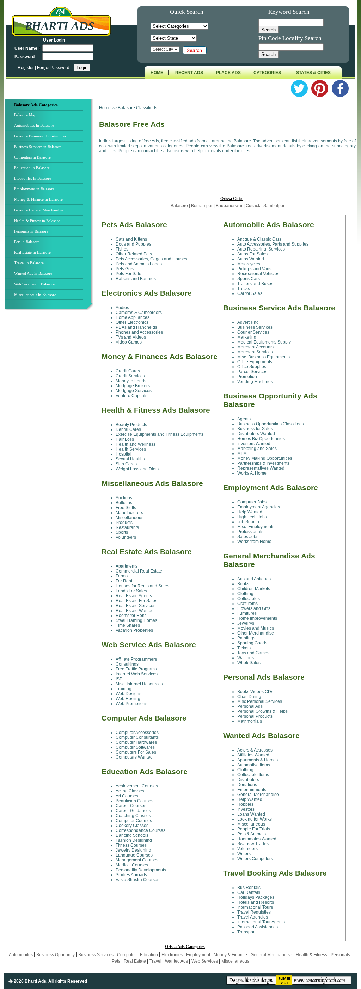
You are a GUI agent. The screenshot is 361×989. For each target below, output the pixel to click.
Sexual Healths (130, 459)
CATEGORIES (267, 72)
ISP (119, 678)
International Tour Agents (261, 922)
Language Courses (134, 855)
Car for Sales (249, 293)
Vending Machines (255, 381)
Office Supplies (251, 366)
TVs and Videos (131, 337)
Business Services (255, 327)
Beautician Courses (134, 800)
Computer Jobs (252, 502)
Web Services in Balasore (34, 284)
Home (105, 107)
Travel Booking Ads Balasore (275, 873)
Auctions (124, 497)
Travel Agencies (252, 917)
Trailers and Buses (255, 283)
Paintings (246, 638)
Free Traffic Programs (136, 669)
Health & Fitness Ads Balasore (156, 410)
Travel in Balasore (29, 263)
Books (243, 583)
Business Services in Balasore (37, 146)
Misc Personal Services (259, 701)
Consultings (127, 664)
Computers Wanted (134, 757)
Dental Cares (128, 429)
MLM (242, 453)
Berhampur (202, 205)
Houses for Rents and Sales (142, 585)
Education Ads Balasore (145, 771)
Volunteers (126, 537)
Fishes (122, 249)
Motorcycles (248, 263)
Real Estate (135, 961)
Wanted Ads (177, 961)
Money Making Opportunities (264, 458)
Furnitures (247, 613)
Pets (116, 961)
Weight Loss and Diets (137, 468)
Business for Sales (255, 428)
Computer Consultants (137, 737)
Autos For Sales (252, 254)
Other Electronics (132, 322)
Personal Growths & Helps (262, 711)
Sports (122, 532)
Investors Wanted (253, 443)
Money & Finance (231, 954)
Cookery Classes (132, 825)
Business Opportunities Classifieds (270, 423)
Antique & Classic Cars (259, 239)
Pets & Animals (251, 834)
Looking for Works (254, 819)
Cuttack (253, 205)
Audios (122, 307)
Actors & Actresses (255, 750)
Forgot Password (53, 67)
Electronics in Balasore (32, 178)
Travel (156, 961)
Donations (247, 784)
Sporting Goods (252, 643)
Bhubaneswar (230, 205)
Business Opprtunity (56, 954)
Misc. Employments (255, 526)
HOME (157, 72)
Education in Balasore (32, 168)
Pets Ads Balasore (134, 225)
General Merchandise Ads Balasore (269, 560)
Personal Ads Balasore (264, 677)
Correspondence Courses (140, 830)
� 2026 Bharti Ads (27, 981)
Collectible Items (253, 774)
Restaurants (127, 527)
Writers (244, 853)
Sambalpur (273, 205)
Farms (122, 576)
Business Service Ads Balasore (279, 308)
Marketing (246, 337)
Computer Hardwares (136, 742)
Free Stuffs (126, 507)
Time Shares (128, 625)
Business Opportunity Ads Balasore (270, 400)
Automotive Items (253, 764)
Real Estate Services (135, 605)
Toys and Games (253, 652)
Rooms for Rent (131, 615)
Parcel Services (252, 371)
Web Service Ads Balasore (149, 645)
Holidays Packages (255, 897)
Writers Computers (255, 858)
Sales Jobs (247, 536)
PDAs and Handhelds (136, 327)
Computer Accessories (137, 732)
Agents (244, 418)
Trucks (243, 288)
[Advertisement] (51, 428)
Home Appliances (132, 317)
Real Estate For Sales (136, 600)
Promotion (247, 376)
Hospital (123, 454)
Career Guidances (133, 810)
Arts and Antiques (254, 578)
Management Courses (137, 860)
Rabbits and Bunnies (136, 278)
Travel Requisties (254, 912)
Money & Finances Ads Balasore (160, 356)
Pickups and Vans (254, 268)
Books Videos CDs (255, 691)
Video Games (129, 342)
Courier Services (253, 332)
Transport (246, 931)
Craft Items (247, 603)
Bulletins (124, 502)
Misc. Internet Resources (139, 683)
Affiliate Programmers (136, 659)
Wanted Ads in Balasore (33, 273)
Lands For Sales (131, 590)
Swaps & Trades (253, 843)
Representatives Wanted (260, 468)
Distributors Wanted (256, 433)
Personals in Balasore (31, 231)
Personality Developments (141, 869)
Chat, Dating (249, 696)
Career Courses (131, 805)
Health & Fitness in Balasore (37, 220)
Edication (149, 954)
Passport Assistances (257, 927)
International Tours (255, 907)
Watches (245, 657)
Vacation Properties (134, 630)
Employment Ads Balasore (270, 487)
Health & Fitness (312, 954)
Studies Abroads (131, 874)
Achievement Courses (137, 786)
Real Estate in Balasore (32, 252)
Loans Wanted (251, 814)
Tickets (244, 647)
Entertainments (251, 789)
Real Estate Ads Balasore (147, 552)
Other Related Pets (134, 254)
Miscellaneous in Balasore (35, 294)
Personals (340, 954)
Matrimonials (249, 721)
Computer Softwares (135, 747)
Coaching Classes (133, 815)
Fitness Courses (131, 845)
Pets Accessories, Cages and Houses (151, 258)
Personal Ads (250, 706)
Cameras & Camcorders (139, 312)
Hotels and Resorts (255, 902)
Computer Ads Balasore (144, 718)
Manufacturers (129, 512)
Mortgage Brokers (133, 385)
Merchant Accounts (255, 347)
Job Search (248, 521)
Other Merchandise (255, 633)
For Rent (124, 581)
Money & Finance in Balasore (38, 199)
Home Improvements (257, 618)
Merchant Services (255, 352)
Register (26, 67)
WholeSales (249, 662)
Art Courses (127, 795)
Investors (246, 809)
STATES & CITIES (313, 72)
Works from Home (254, 541)
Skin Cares (126, 464)
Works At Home (252, 473)
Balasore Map (25, 115)
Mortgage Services (134, 390)
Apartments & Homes (257, 760)
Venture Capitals (131, 395)
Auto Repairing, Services (261, 249)
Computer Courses (134, 820)
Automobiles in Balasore (34, 125)
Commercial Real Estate (139, 571)
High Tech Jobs (252, 516)
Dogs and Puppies (133, 244)
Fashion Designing (134, 840)
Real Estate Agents (134, 595)
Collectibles (248, 598)
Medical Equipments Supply (264, 342)
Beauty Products (131, 424)
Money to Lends (131, 380)
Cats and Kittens (131, 239)
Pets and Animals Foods (139, 263)
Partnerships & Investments (263, 463)
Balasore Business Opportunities (40, 136)
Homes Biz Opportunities (261, 438)
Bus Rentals (249, 887)
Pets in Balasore (26, 242)
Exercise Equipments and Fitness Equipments (159, 434)
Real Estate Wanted (135, 610)
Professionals (250, 531)
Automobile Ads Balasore (268, 225)
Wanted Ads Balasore (261, 735)
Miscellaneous (129, 517)
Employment (198, 954)
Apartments (126, 566)
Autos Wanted (250, 258)
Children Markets (253, 588)
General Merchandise (258, 794)
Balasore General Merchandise (38, 210)
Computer (126, 954)
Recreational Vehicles (258, 273)
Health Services (131, 449)
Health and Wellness (135, 444)
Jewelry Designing (133, 850)
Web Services (205, 961)
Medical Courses (132, 865)
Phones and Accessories (139, 332)
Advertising (248, 322)
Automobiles (21, 954)
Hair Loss (125, 439)
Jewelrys (245, 623)
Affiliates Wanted (253, 755)
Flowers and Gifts (253, 608)
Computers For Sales (136, 752)
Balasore (180, 205)
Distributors (248, 779)
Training (123, 688)
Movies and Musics (255, 628)
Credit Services (130, 375)
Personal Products (255, 716)
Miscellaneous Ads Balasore (152, 483)
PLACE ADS (228, 72)
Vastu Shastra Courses (137, 879)
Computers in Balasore (32, 157)
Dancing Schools (132, 835)
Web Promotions (131, 703)
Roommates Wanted (256, 838)
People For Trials (253, 829)
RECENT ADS (189, 72)
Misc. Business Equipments (263, 356)
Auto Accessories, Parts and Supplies (272, 244)
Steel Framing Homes (136, 620)
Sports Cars (248, 278)
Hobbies (245, 804)
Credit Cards (128, 371)
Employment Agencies (258, 507)
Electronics (172, 954)
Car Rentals (248, 892)
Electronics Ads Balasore (147, 293)
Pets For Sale (128, 273)
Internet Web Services (137, 674)
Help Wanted (249, 511)
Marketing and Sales (257, 448)
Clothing (245, 593)
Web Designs (128, 693)
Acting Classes (130, 791)
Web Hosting (128, 698)
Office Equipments (254, 361)
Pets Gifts (125, 268)
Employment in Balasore (34, 189)
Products (124, 522)
